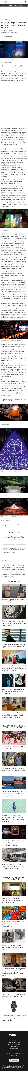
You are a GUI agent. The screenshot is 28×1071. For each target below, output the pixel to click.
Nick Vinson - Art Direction (9, 30)
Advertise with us (14, 1051)
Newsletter (24, 65)
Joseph (3, 169)
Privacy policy (14, 1046)
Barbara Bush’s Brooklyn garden (15, 5)
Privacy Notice (19, 548)
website (3, 526)
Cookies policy (14, 1048)
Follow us (17, 65)
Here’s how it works (9, 36)
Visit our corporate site (17, 1066)
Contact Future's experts (14, 1042)
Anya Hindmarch (21, 142)
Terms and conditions (14, 1044)
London (3, 72)
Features (15, 32)
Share (4, 65)
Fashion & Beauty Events (6, 19)
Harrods (10, 169)
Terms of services (17, 546)
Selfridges (19, 371)
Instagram (7, 346)
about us (14, 1040)
